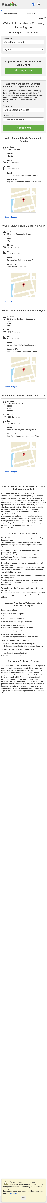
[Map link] (23, 200)
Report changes (11, 217)
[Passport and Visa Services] (9, 4)
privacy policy (11, 1193)
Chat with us (31, 32)
